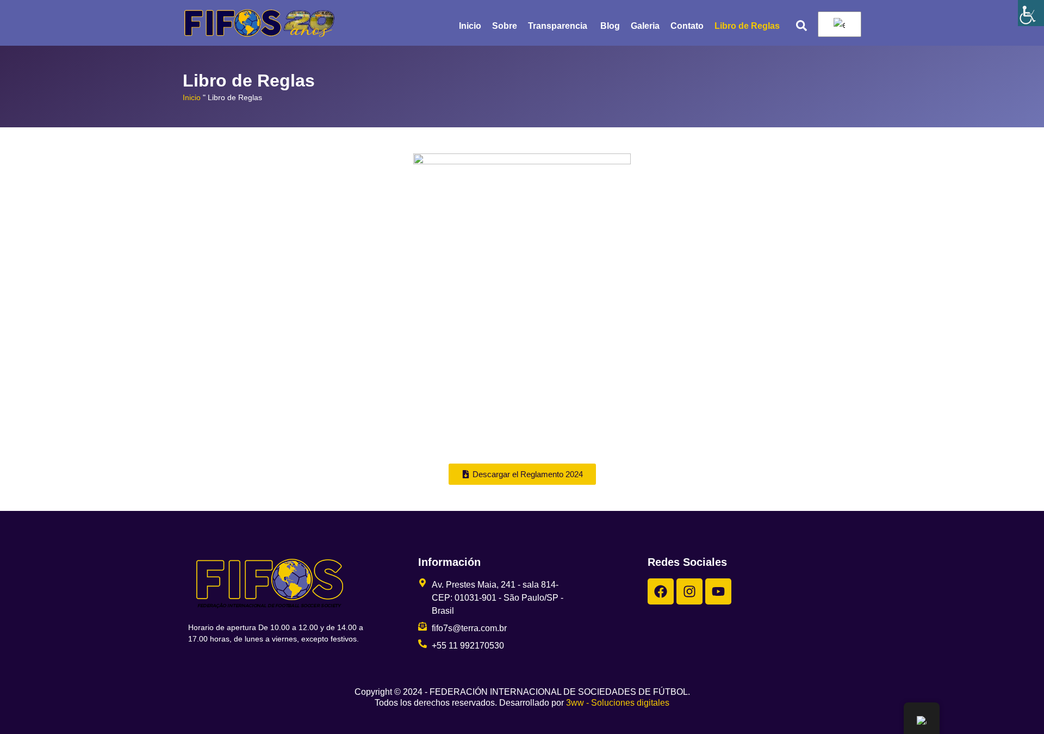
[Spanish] (837, 24)
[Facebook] (661, 591)
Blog (610, 25)
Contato (687, 25)
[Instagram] (689, 591)
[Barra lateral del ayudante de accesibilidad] (1031, 13)
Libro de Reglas (747, 25)
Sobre (504, 25)
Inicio (470, 25)
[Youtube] (718, 591)
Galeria (645, 25)
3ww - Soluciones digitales (617, 702)
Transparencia (558, 25)
